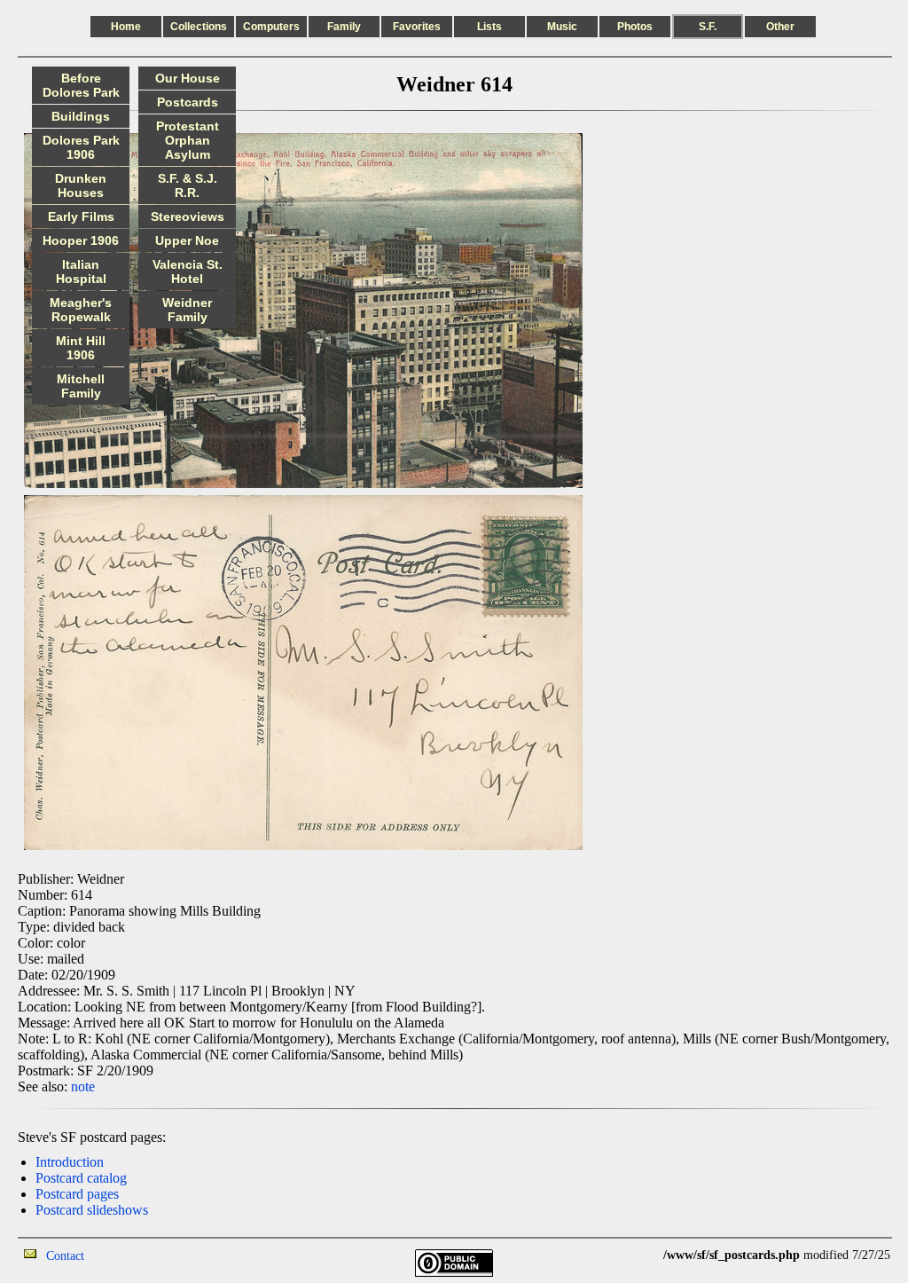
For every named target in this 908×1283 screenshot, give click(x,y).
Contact (65, 1256)
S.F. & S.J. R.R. (187, 185)
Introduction (69, 1161)
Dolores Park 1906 (81, 147)
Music (562, 26)
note (83, 1086)
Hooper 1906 (81, 240)
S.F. (707, 26)
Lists (489, 26)
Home (126, 26)
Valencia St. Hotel (188, 271)
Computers (271, 26)
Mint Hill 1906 (81, 348)
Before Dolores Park (81, 85)
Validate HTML (123, 1255)
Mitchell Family (81, 386)
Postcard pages (77, 1193)
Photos (635, 26)
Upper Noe (187, 240)
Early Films (81, 216)
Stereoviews (187, 216)
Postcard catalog (81, 1177)
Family (344, 26)
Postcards (187, 102)
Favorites (417, 26)
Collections (198, 26)
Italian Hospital (81, 271)
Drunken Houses (80, 185)
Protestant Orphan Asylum (187, 140)
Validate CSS (630, 1255)
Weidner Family (187, 309)
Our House (187, 78)
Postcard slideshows (91, 1209)
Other (780, 26)
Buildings (80, 116)
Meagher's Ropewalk (81, 309)
